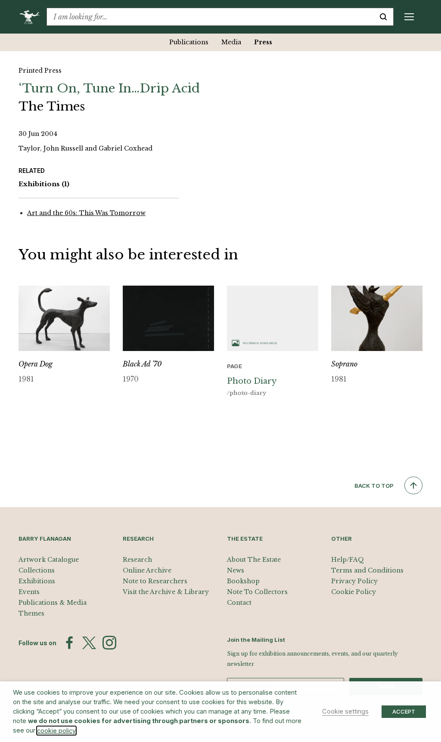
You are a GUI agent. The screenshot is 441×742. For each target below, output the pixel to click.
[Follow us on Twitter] (89, 643)
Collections (37, 570)
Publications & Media (53, 603)
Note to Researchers (155, 581)
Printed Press (40, 70)
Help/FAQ (347, 559)
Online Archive (147, 570)
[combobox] (210, 16)
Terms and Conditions (367, 570)
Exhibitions (44, 184)
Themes (31, 613)
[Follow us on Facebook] (69, 642)
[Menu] (409, 16)
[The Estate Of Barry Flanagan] (33, 17)
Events (29, 592)
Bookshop (243, 581)
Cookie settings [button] (345, 711)
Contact (239, 603)
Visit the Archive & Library (166, 592)
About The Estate (254, 559)
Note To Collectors (257, 592)
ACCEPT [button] (403, 711)
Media (231, 42)
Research (137, 559)
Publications (188, 42)
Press (263, 42)
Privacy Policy (354, 581)
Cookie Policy (353, 592)
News (235, 570)
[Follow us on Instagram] (109, 643)
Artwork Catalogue (49, 559)
